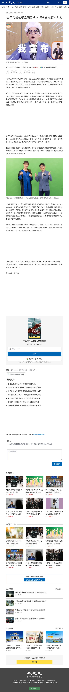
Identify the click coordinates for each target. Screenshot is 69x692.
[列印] (25, 72)
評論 (24, 7)
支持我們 (34, 662)
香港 (33, 7)
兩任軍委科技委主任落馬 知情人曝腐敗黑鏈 (30, 592)
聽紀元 (47, 7)
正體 (18, 2)
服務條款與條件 (41, 362)
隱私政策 (48, 362)
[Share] (7, 494)
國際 (20, 7)
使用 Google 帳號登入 (36, 359)
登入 (65, 2)
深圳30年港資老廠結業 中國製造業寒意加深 (30, 601)
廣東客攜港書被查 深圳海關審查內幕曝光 (30, 619)
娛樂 (60, 7)
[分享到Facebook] (7, 72)
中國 (11, 7)
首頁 (3, 7)
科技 (56, 7)
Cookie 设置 (34, 688)
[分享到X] (16, 72)
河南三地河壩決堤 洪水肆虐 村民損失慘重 (30, 610)
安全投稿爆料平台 (39, 434)
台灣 (29, 7)
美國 (16, 7)
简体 (21, 2)
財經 (52, 7)
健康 (37, 7)
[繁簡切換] (33, 72)
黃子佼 (13, 370)
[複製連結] (20, 72)
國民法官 (32, 370)
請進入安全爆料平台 (34, 580)
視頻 (42, 7)
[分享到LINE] (12, 72)
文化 (65, 7)
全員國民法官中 (22, 370)
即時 (7, 7)
